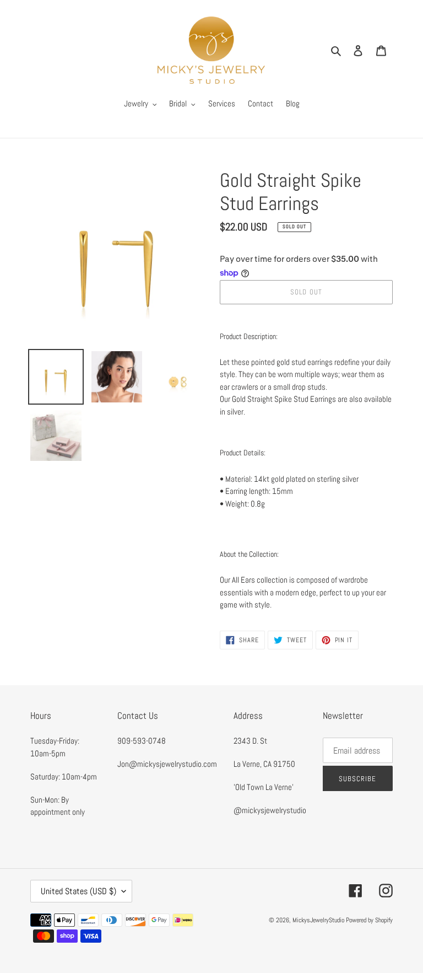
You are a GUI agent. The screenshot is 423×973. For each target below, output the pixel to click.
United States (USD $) (78, 891)
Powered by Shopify (369, 920)
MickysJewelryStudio (318, 920)
